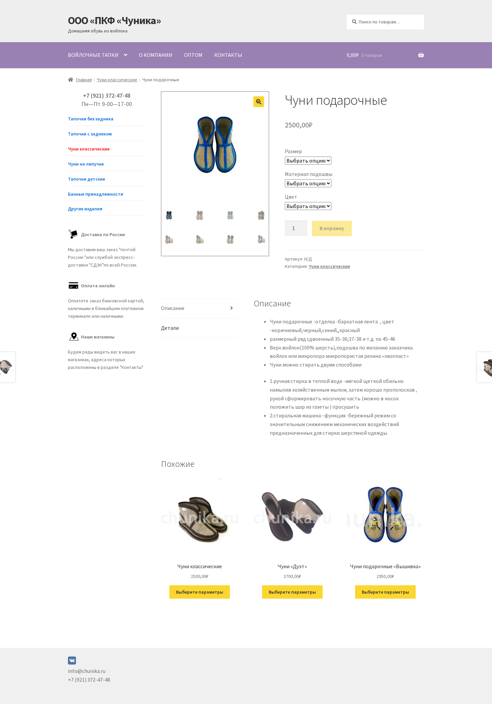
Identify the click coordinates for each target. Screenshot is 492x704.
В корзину (332, 228)
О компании (155, 55)
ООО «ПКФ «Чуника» (114, 20)
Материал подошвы (308, 174)
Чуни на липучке (86, 164)
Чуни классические (117, 80)
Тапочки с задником (90, 134)
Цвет (291, 196)
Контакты (228, 55)
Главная (84, 80)
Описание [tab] (172, 308)
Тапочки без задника (90, 119)
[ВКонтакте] (72, 662)
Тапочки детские (86, 179)
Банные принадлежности (95, 194)
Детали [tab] (170, 327)
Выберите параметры (199, 592)
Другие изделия (85, 209)
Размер (293, 151)
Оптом (193, 55)
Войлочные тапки (93, 55)
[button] (258, 101)
